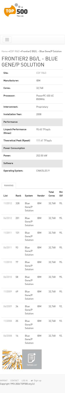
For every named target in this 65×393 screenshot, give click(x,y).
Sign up (37, 381)
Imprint (4, 381)
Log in (25, 381)
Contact (14, 381)
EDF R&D (15, 51)
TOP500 (12, 359)
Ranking (8, 186)
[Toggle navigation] (7, 39)
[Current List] (32, 359)
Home (5, 51)
